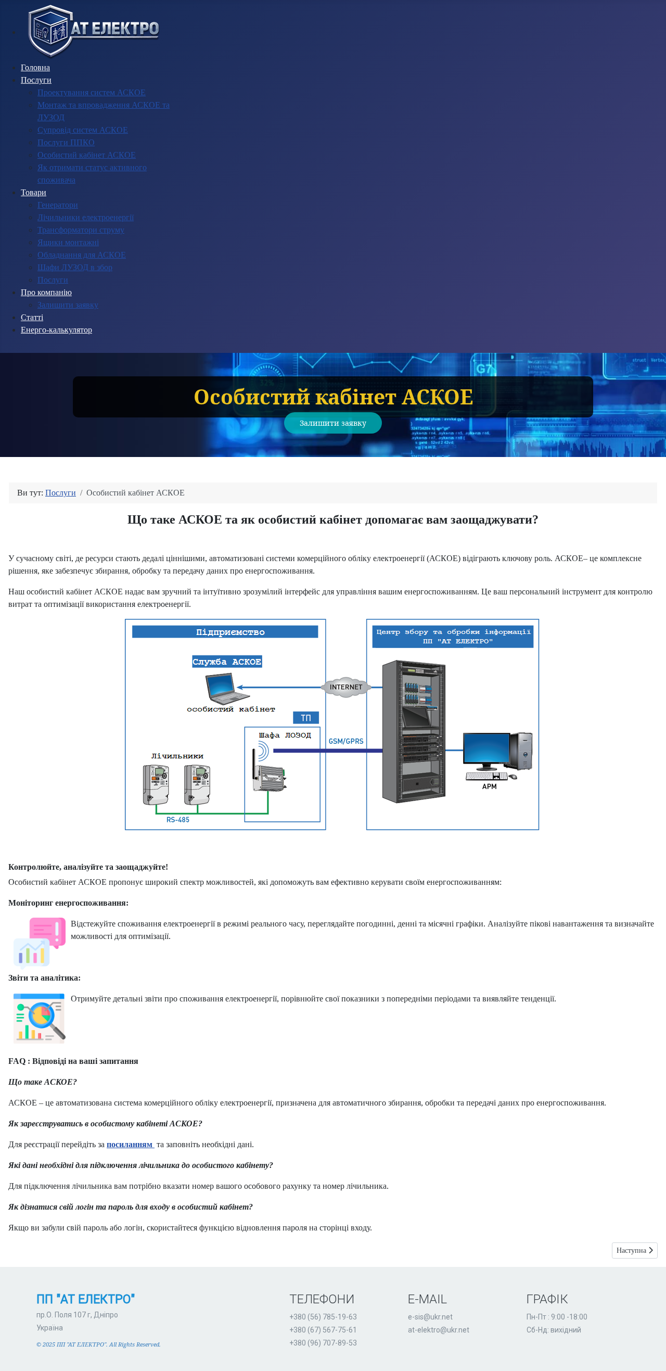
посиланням (131, 1144)
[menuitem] (92, 32)
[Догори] (648, 1352)
